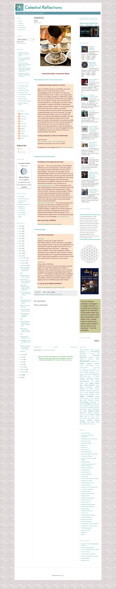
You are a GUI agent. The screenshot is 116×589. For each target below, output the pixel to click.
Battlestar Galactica (24, 204)
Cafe (46, 294)
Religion (88, 404)
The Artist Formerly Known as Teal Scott (93, 96)
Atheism (91, 357)
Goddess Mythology (86, 378)
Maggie (22, 128)
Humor (82, 383)
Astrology (96, 355)
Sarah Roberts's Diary (24, 101)
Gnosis (97, 376)
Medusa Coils (85, 495)
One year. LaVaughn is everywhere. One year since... (24, 59)
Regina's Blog (85, 508)
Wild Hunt (84, 532)
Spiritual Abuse (93, 411)
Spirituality (83, 413)
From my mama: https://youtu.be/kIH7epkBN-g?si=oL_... (24, 64)
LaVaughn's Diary (23, 86)
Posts (20, 149)
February (23, 369)
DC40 (94, 369)
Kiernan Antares (86, 485)
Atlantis (97, 357)
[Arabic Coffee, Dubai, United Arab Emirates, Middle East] (55, 66)
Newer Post (37, 347)
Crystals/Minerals (83, 369)
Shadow (89, 409)
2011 (20, 256)
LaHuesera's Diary (23, 90)
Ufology (82, 420)
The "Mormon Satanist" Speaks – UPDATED (94, 191)
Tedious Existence (86, 521)
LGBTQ (97, 387)
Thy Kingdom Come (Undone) (90, 523)
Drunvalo (82, 372)
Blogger (61, 575)
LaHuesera (51, 294)
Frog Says (23, 119)
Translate (23, 43)
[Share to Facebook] (53, 292)
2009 (20, 377)
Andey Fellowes (24, 114)
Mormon (88, 390)
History (97, 381)
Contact (24, 13)
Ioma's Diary (22, 88)
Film (85, 376)
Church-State (89, 365)
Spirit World (83, 411)
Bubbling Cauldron (86, 451)
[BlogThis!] (49, 292)
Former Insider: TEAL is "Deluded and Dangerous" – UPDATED (94, 129)
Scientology (83, 409)
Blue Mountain (85, 449)
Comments (22, 152)
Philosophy (91, 398)
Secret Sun (84, 513)
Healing (97, 380)
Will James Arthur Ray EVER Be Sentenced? (25, 269)
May (21, 362)
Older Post (74, 347)
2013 (20, 251)
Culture (90, 369)
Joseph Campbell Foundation (89, 556)
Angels (88, 351)
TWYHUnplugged (86, 528)
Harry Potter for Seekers (88, 554)
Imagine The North (86, 480)
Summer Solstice (84, 414)
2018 (20, 238)
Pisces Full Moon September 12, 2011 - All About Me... (25, 324)
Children (81, 365)
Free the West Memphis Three (90, 549)
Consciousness (84, 367)
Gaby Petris (84, 476)
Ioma (21, 121)
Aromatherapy (92, 353)
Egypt (81, 374)
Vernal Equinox (90, 422)
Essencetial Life (85, 472)
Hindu (92, 381)
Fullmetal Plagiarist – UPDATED (92, 48)
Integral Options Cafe (87, 482)
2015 (20, 246)
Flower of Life (91, 376)
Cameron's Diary (23, 92)
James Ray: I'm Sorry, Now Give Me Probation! (25, 281)
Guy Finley (41, 238)
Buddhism (93, 361)
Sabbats (85, 405)
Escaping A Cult (85, 470)
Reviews (94, 404)
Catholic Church (92, 364)
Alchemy (86, 350)
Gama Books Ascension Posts (90, 478)
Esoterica (22, 351)
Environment (88, 374)
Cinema (97, 365)
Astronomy (83, 357)
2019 (20, 236)
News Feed (21, 29)
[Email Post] (44, 292)
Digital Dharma (85, 462)
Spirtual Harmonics (86, 519)
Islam (86, 383)
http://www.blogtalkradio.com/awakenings (50, 224)
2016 (20, 243)
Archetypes (83, 353)
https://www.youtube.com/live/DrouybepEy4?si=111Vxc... (24, 69)
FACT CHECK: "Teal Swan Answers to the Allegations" (93, 145)
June (21, 359)
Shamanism (95, 409)
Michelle (22, 131)
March (22, 367)
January (22, 371)
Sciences (96, 407)
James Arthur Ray (23, 198)
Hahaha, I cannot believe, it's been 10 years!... (24, 54)
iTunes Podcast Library (66, 147)
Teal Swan (21, 196)
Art (98, 353)
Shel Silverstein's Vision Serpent (25, 276)
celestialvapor (24, 136)
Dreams (97, 370)
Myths (81, 394)
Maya (87, 388)
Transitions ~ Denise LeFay (89, 526)
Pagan (97, 396)
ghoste (22, 138)
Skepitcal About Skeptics (88, 515)
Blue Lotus (84, 447)
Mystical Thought (94, 392)
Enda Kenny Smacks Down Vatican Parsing (25, 330)
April (21, 364)
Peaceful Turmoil (86, 500)
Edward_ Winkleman (87, 467)
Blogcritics (84, 445)
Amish (92, 350)
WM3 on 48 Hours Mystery (25, 306)
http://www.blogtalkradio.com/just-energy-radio (51, 287)
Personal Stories (84, 398)
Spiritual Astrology (86, 517)
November (23, 260)
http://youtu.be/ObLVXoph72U (46, 203)
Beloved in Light (86, 441)
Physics (97, 398)
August (22, 354)
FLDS (81, 376)
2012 (20, 253)
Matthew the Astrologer (88, 493)
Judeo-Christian (89, 385)
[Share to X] (51, 292)
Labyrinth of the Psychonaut (89, 487)
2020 (20, 233)
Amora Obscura (85, 433)
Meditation (82, 390)
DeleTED (85, 371)
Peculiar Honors (86, 502)
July (21, 357)
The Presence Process (93, 416)
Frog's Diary (21, 96)
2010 (20, 375)
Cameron (23, 116)
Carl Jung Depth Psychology (89, 454)
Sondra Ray (41, 262)
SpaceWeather (85, 558)
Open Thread (58, 294)
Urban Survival (85, 530)
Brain (97, 359)
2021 (20, 231)
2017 (20, 241)
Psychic (97, 400)
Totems (97, 418)
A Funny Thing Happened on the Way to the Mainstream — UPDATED (94, 175)
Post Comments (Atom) (48, 350)
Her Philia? (92, 111)
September (23, 265)
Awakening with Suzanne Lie (89, 439)
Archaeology (95, 351)
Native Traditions (89, 394)
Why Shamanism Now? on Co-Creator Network (52, 141)
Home (18, 13)
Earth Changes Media (87, 547)
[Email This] (47, 292)
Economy (97, 372)
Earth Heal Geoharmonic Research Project (88, 464)
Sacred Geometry (94, 405)
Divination (92, 371)
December (23, 258)
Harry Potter (90, 380)
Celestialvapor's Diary (24, 94)
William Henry (87, 424)
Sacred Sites (83, 407)
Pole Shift (83, 400)
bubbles (22, 133)
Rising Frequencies (86, 510)
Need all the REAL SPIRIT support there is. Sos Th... (24, 75)
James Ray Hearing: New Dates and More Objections (25, 287)
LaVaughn (23, 126)
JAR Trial (31, 13)
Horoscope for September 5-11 (25, 337)
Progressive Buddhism (87, 506)
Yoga (93, 424)
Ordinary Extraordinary (87, 498)
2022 (20, 228)
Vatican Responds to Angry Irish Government (25, 347)
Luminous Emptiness (87, 489)
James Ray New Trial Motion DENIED (24, 315)
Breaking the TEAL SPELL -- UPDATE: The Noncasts (93, 65)
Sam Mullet (90, 407)
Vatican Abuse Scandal (22, 201)
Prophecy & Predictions (21, 207)
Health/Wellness (84, 381)
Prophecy (90, 400)
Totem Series (22, 214)
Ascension (83, 355)
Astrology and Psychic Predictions (87, 435)
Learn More (24, 187)
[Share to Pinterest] (54, 292)
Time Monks (21, 212)
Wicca (81, 424)
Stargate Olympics (93, 413)
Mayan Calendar (94, 389)
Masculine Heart (86, 491)
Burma (97, 361)
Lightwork (82, 389)
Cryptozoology (96, 367)
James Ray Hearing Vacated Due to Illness (25, 301)
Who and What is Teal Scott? (94, 80)
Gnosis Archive (85, 551)
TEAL (85, 416)
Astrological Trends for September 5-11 (25, 342)
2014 (20, 248)
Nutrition (97, 394)
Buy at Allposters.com (55, 67)
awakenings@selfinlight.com (46, 185)
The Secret (21, 210)
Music (86, 392)
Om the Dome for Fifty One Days (25, 310)
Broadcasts (42, 294)
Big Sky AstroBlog (86, 443)
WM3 (19, 217)
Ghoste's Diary (22, 98)
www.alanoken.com (63, 216)
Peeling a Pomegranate (88, 504)
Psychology (84, 402)
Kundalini (89, 387)
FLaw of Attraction (86, 474)
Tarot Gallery (39, 13)
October (22, 263)
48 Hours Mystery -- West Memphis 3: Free (25, 293)
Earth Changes (89, 372)
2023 (20, 226)
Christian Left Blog (86, 456)
